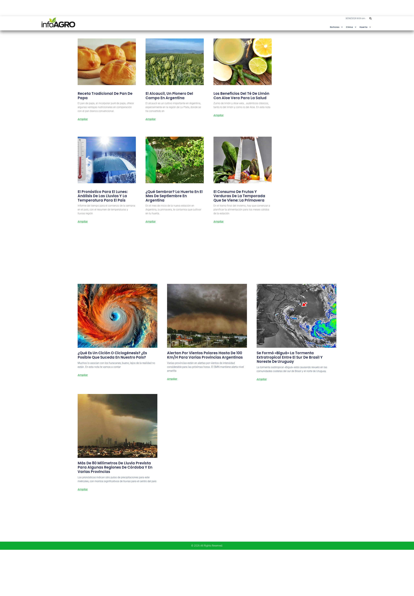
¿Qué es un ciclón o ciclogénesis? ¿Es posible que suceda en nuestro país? (112, 355)
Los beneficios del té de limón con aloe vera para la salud (241, 95)
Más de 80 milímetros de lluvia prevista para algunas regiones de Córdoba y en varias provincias (115, 467)
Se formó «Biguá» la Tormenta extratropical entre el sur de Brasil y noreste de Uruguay (290, 357)
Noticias (334, 27)
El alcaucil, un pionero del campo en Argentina (169, 95)
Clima (349, 27)
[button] (370, 18)
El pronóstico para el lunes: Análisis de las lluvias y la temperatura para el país (103, 196)
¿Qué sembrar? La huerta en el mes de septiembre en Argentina (174, 196)
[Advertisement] (97, 572)
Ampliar (83, 119)
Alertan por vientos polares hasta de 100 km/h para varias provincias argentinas (205, 355)
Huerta (363, 27)
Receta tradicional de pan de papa (105, 95)
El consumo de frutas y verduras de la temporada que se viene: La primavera (239, 196)
